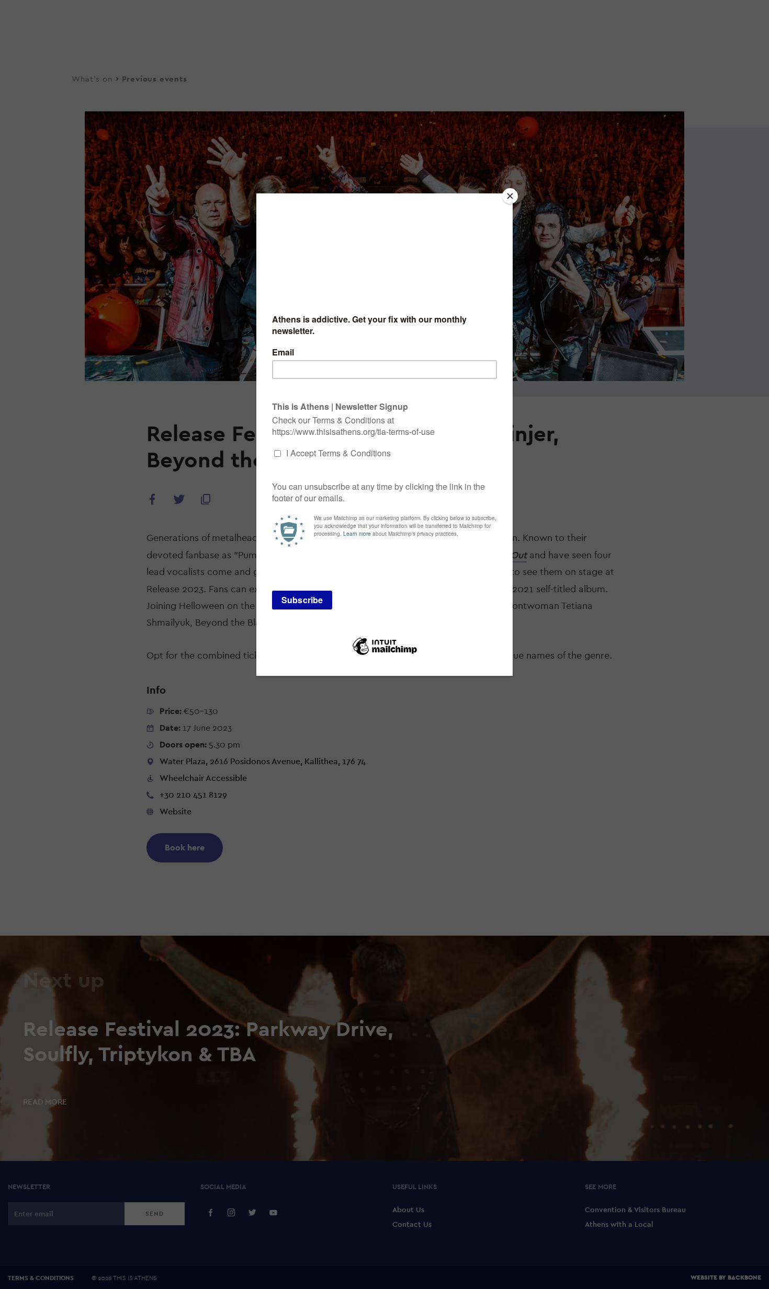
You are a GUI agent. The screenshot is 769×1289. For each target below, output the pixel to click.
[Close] (510, 196)
